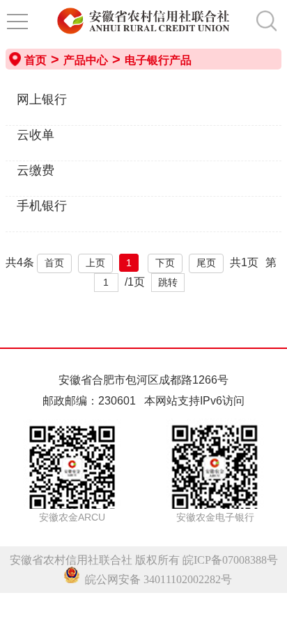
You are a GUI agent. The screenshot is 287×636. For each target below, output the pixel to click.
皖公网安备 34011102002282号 (155, 579)
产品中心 (85, 60)
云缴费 (35, 170)
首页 (35, 60)
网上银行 (42, 99)
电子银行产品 (158, 60)
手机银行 (42, 206)
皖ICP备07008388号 (230, 560)
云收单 (35, 135)
